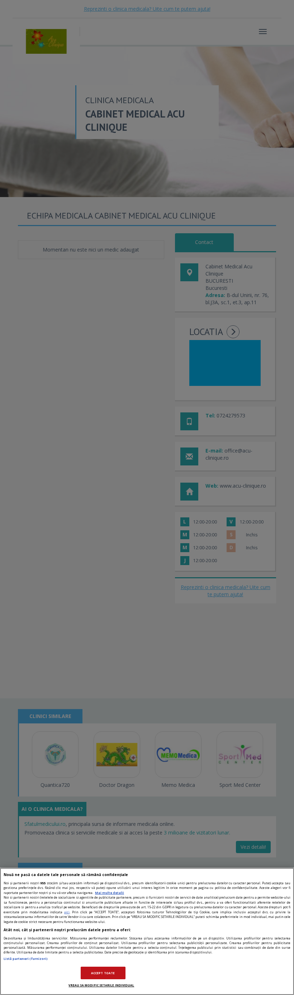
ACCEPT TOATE (103, 973)
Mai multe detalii (109, 892)
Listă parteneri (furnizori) (26, 958)
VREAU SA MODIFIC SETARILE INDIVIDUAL (101, 985)
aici (67, 912)
